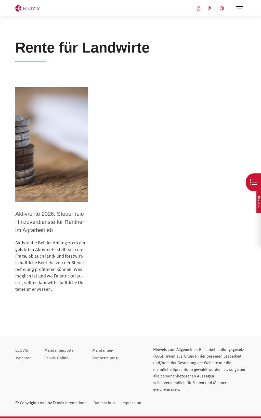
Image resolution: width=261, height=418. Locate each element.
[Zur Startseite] (27, 7)
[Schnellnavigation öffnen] (253, 182)
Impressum (131, 402)
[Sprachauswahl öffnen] (222, 8)
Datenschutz (104, 402)
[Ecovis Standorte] (210, 8)
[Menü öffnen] (239, 8)
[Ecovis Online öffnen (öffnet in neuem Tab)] (199, 8)
